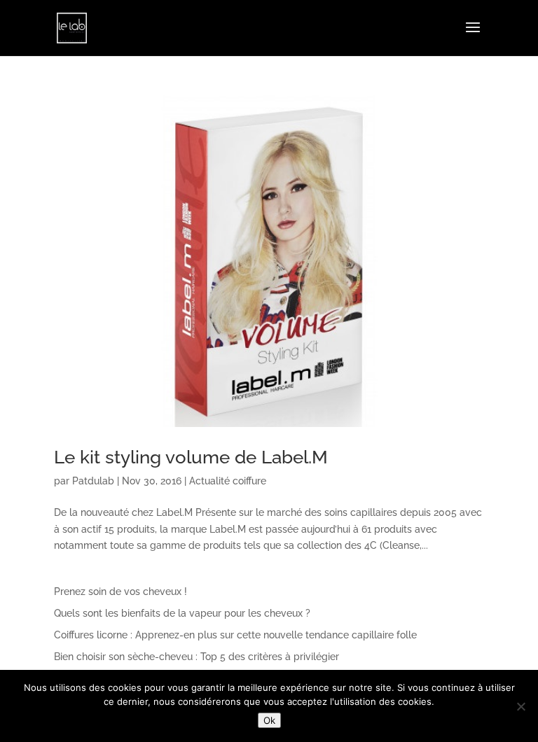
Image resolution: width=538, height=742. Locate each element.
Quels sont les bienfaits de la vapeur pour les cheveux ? (182, 613)
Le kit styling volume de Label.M (191, 457)
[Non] (520, 706)
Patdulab (93, 480)
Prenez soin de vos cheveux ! (120, 591)
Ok (269, 720)
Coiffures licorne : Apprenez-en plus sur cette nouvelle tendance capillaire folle (235, 634)
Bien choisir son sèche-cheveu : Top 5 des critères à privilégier (196, 656)
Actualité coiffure (227, 480)
